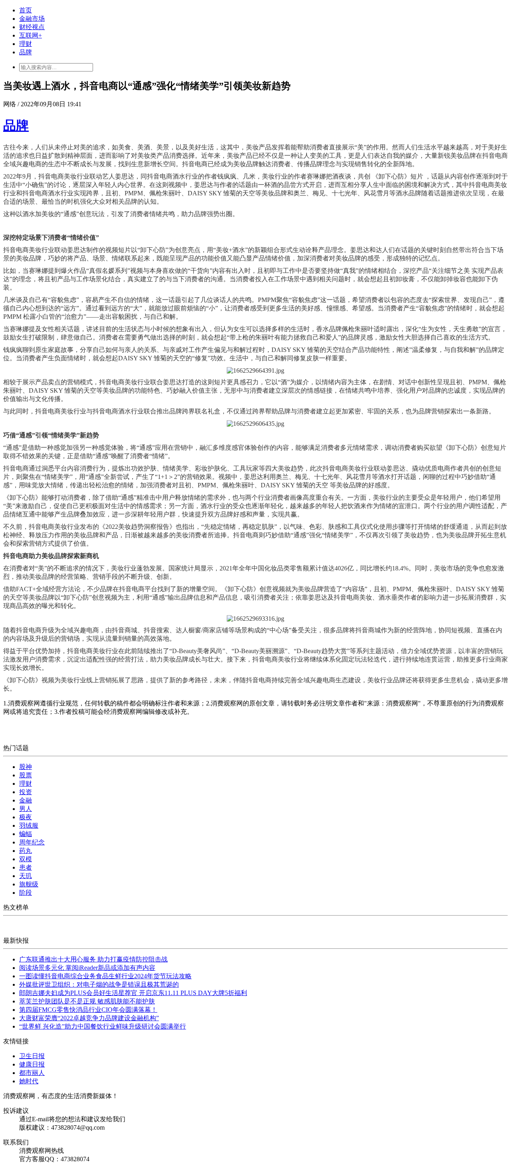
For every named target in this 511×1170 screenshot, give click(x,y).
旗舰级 (28, 884)
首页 (25, 10)
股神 (25, 766)
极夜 (25, 817)
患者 (25, 867)
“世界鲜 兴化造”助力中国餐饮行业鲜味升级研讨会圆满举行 (102, 1026)
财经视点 (32, 27)
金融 (25, 800)
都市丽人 (32, 1072)
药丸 (25, 850)
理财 (25, 43)
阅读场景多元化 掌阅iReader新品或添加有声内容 (87, 967)
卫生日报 (32, 1056)
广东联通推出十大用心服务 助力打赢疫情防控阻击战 (93, 959)
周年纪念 (32, 842)
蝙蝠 (25, 833)
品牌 (25, 52)
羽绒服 (28, 825)
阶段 (25, 892)
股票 (25, 775)
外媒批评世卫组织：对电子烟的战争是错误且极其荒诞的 (99, 984)
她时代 (28, 1081)
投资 (25, 792)
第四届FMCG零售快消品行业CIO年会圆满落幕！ (88, 1009)
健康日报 (32, 1064)
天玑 (25, 875)
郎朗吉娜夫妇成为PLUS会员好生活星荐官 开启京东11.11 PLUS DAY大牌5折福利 (133, 992)
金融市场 (32, 18)
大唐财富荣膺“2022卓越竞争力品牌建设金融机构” (89, 1018)
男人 (25, 808)
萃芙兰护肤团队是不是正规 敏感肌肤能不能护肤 (87, 1001)
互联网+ (30, 35)
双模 (25, 859)
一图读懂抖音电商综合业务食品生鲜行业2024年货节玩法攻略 (105, 976)
